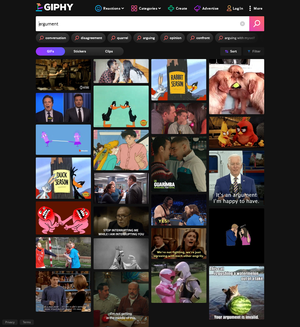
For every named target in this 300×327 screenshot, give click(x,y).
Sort (233, 51)
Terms (27, 322)
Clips (109, 51)
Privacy (9, 322)
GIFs (50, 51)
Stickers (80, 51)
